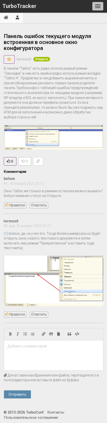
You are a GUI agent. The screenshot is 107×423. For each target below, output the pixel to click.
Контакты (55, 412)
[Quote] (69, 334)
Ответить (39, 205)
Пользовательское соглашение (31, 417)
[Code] (77, 334)
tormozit (24, 59)
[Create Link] (43, 334)
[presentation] (53, 346)
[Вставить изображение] (51, 334)
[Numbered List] (32, 334)
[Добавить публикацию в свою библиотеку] (9, 59)
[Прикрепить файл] (58, 334)
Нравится (17, 205)
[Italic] (17, 334)
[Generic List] (25, 334)
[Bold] (10, 334)
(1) (6, 233)
